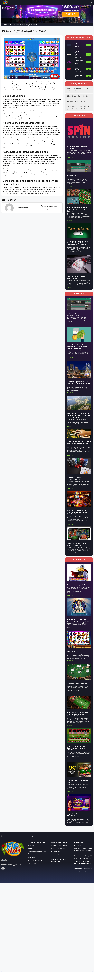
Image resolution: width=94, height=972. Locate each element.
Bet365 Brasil (77, 845)
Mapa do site (32, 863)
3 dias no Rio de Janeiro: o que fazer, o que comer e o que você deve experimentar (82, 863)
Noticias (12, 25)
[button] (47, 970)
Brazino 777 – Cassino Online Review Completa (79, 54)
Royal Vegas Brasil (71, 836)
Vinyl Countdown (55, 851)
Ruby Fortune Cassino (78, 76)
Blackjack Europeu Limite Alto (59, 854)
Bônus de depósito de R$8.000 (78, 96)
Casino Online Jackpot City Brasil (79, 62)
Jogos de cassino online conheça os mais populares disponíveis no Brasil (83, 871)
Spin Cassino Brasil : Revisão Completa (78, 69)
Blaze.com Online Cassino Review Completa (78, 45)
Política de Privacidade (35, 860)
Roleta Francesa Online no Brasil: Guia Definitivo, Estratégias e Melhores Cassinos (59, 859)
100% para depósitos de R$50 (77, 101)
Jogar (88, 45)
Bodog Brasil (55, 836)
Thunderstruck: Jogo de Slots (59, 845)
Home (5, 25)
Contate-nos (31, 857)
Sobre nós (31, 845)
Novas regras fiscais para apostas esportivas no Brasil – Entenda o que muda (83, 851)
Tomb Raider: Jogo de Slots (58, 848)
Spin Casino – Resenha (38, 836)
